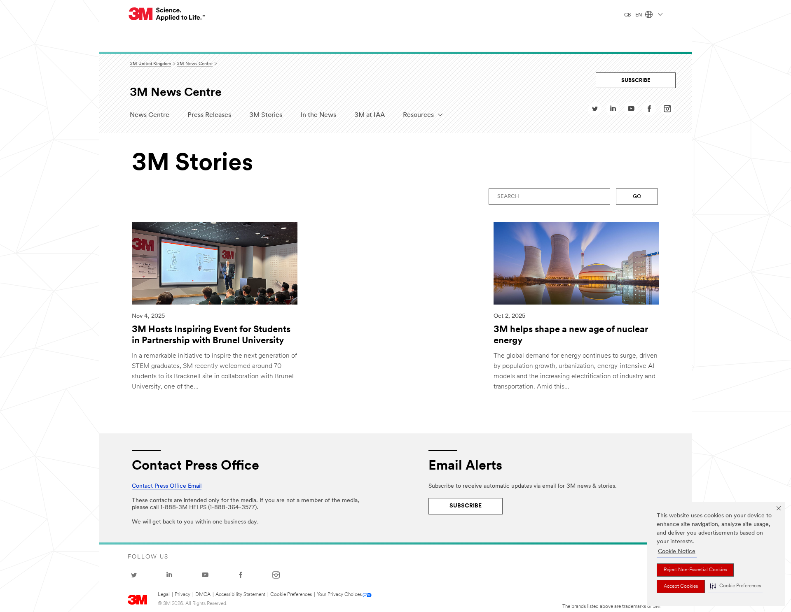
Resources (418, 115)
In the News (318, 115)
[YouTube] (631, 111)
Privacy (182, 594)
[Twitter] (595, 111)
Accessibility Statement (240, 594)
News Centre (149, 115)
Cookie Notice (676, 552)
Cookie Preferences (291, 594)
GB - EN (633, 15)
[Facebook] (649, 111)
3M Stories (265, 115)
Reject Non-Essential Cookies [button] (695, 570)
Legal (164, 594)
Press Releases (209, 115)
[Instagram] (667, 111)
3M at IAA (369, 115)
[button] (735, 586)
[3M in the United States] (167, 14)
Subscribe (636, 80)
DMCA (203, 594)
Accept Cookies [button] (681, 586)
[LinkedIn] (613, 111)
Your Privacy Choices (339, 594)
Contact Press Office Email (166, 486)
